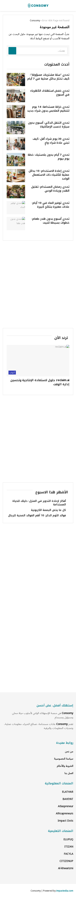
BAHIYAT (68, 799)
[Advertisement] (38, 284)
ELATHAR (67, 792)
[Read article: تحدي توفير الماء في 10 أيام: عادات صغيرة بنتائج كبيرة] (16, 207)
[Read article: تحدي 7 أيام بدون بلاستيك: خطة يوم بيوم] (16, 159)
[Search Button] (12, 50)
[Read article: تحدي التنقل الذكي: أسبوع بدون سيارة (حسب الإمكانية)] (16, 127)
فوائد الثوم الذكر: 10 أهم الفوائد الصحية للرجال (37, 515)
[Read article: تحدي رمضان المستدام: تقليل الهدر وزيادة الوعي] (16, 191)
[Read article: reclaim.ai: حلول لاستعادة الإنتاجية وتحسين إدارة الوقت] (38, 360)
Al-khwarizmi (65, 868)
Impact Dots (65, 820)
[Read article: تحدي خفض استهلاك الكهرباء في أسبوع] (16, 95)
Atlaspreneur (65, 806)
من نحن (69, 751)
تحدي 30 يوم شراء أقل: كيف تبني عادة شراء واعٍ (51, 140)
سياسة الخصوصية (63, 758)
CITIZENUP (66, 861)
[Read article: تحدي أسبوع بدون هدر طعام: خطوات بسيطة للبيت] (16, 223)
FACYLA (68, 854)
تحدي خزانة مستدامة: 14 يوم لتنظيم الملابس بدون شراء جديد (48, 108)
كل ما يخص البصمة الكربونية (48, 510)
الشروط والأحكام (65, 766)
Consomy (35, 20)
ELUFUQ (68, 839)
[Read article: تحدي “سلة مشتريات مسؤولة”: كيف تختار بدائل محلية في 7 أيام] (16, 79)
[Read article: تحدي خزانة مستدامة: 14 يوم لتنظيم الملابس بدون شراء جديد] (16, 111)
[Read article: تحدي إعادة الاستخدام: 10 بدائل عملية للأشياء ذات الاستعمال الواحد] (16, 175)
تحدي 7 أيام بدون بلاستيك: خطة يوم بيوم (48, 156)
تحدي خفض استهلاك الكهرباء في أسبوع (49, 92)
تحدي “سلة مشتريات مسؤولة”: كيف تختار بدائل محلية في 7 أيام (48, 76)
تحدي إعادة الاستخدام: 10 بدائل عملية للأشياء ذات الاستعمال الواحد (49, 174)
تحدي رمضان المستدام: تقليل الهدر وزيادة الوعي (50, 188)
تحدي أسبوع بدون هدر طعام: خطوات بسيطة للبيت (50, 220)
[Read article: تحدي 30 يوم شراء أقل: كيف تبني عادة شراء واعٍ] (16, 143)
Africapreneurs (64, 813)
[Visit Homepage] (38, 5)
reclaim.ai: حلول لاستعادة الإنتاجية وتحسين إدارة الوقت (39, 382)
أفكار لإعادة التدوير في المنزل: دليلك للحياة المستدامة (39, 503)
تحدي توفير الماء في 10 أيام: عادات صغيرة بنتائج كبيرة (50, 204)
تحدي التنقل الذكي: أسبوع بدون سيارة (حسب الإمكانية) (48, 124)
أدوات (12, 372)
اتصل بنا (69, 773)
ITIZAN (68, 846)
